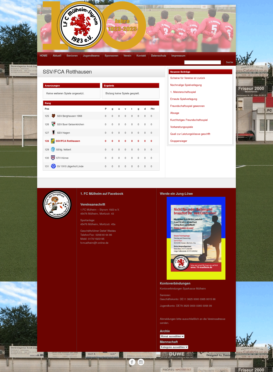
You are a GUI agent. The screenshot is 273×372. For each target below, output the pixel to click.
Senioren (72, 55)
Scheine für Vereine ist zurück (187, 78)
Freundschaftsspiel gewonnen (187, 106)
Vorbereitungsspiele (181, 127)
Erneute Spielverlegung (183, 99)
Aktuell (57, 55)
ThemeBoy (229, 355)
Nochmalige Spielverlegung (186, 85)
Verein (127, 55)
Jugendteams (91, 55)
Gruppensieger (178, 141)
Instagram (140, 362)
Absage (174, 113)
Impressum (178, 55)
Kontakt (141, 55)
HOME (44, 55)
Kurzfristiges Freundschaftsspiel (189, 120)
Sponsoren (111, 55)
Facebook (132, 362)
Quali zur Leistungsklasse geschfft (190, 134)
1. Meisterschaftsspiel (183, 92)
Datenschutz (158, 55)
